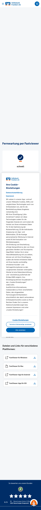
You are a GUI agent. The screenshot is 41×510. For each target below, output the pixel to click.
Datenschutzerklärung (14, 193)
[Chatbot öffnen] (34, 503)
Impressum (10, 196)
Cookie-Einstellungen (21, 320)
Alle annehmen (20, 330)
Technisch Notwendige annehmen (20, 324)
